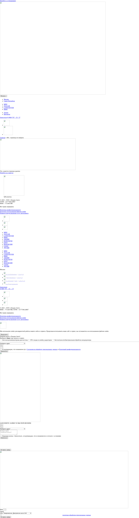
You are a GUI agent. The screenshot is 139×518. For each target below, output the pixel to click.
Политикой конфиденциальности (70, 349)
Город (2, 511)
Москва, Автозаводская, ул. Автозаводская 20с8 (15, 446)
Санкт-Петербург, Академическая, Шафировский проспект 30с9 (20, 441)
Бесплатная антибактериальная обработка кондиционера (73, 340)
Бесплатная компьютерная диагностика (15, 340)
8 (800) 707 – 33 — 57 (7, 289)
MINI (5, 104)
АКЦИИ (6, 239)
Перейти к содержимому (8, 1)
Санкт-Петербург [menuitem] (9, 101)
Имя (1, 509)
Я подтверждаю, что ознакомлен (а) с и (41, 349)
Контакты (7, 114)
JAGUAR (7, 106)
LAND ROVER (9, 107)
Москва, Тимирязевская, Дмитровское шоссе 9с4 (15, 448)
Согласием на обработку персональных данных (42, 349)
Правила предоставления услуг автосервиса (14, 213)
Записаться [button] (3, 117)
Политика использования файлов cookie (13, 211)
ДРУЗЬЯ (6, 248)
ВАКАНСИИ (8, 244)
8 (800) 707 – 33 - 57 (13, 117)
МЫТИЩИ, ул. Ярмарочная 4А (10, 444)
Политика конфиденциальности (10, 210)
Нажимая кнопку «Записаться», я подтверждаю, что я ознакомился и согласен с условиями (31, 436)
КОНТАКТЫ (8, 241)
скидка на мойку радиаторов (41, 340)
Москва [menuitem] (6, 99)
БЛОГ (6, 242)
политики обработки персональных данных (77, 515)
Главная (2, 137)
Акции (6, 112)
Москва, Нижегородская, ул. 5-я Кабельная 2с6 (15, 443)
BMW (6, 109)
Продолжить (4, 334)
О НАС (6, 246)
